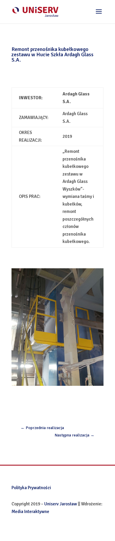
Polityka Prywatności (31, 487)
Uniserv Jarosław (60, 504)
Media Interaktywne (30, 511)
